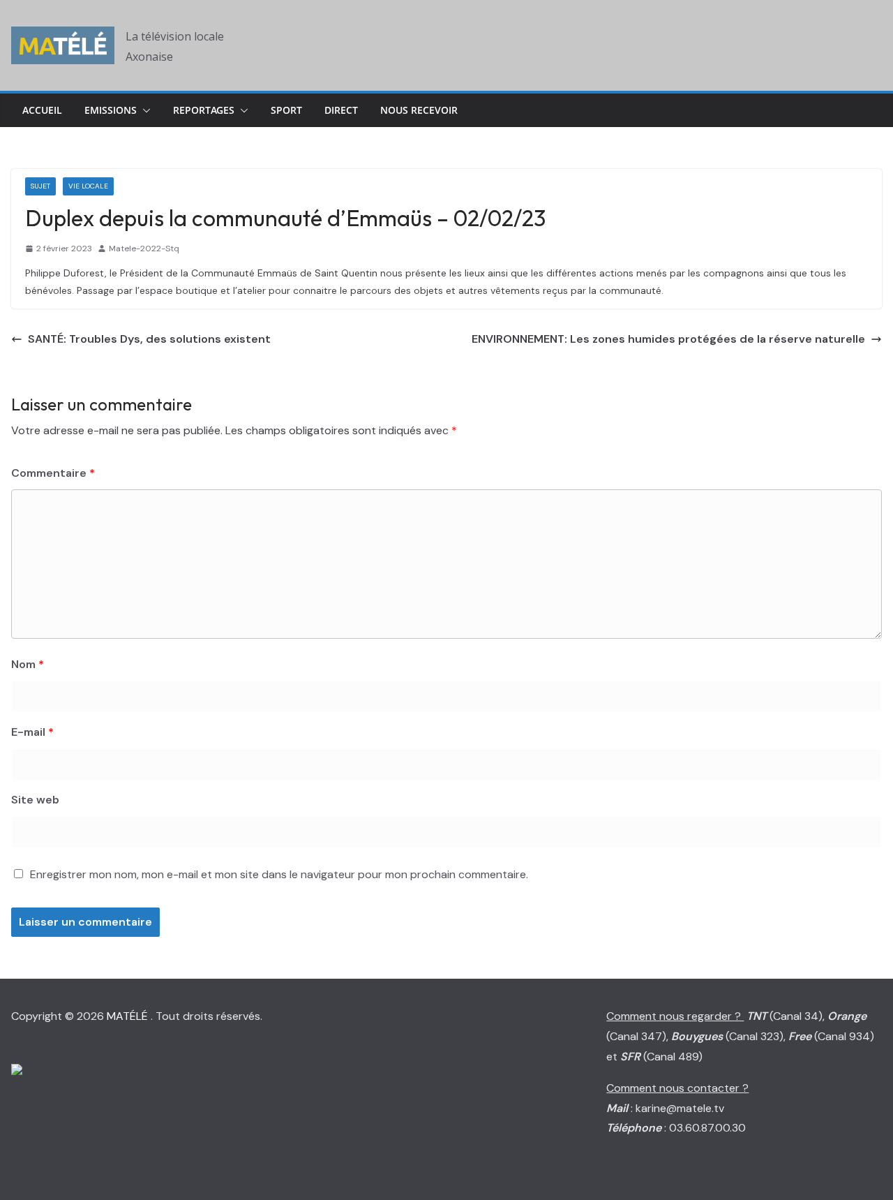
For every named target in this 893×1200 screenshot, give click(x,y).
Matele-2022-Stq (144, 248)
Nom (27, 664)
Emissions (110, 110)
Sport (286, 110)
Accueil (42, 110)
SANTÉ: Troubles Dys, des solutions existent (149, 339)
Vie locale (88, 186)
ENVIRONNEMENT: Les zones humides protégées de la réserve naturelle (668, 339)
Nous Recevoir (419, 110)
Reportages (203, 110)
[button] (144, 110)
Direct (341, 110)
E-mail (32, 732)
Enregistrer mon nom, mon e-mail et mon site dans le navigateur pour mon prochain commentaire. (279, 874)
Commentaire (53, 473)
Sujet (40, 186)
